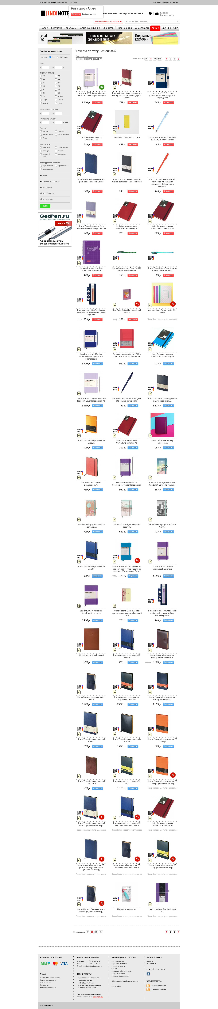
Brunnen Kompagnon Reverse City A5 (162, 525)
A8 (59, 89)
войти (44, 2)
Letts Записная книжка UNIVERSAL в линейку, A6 (162, 227)
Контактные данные (48, 988)
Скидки (175, 2)
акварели (46, 147)
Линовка (43, 128)
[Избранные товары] (150, 13)
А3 (44, 76)
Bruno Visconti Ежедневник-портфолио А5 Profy (126, 698)
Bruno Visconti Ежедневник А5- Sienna (91, 698)
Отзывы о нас (45, 983)
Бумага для (45, 144)
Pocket (60, 100)
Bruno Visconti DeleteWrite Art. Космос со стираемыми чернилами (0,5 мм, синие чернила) (162, 182)
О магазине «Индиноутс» (50, 978)
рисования (62, 154)
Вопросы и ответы (119, 974)
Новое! (44, 28)
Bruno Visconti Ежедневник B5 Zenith (126, 656)
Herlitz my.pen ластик (126, 909)
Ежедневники (125, 28)
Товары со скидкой (158, 986)
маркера (46, 151)
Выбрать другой (89, 14)
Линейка (61, 131)
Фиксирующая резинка (50, 163)
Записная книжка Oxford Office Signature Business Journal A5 (127, 355)
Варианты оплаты (118, 966)
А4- (59, 76)
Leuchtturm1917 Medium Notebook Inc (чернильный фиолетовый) (91, 356)
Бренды (166, 28)
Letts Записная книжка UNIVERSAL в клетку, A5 (126, 441)
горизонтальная (64, 166)
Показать (44, 58)
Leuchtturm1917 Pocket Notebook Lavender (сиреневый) (126, 483)
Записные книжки (89, 28)
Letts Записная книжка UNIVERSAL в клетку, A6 (162, 824)
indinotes (61, 13)
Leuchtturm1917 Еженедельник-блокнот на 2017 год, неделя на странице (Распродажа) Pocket (126, 568)
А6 (59, 86)
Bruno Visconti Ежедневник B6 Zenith (91, 567)
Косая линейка (63, 135)
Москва (73, 2)
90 (155, 59)
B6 (59, 93)
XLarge (60, 96)
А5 (59, 83)
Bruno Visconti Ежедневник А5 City (126, 782)
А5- (44, 83)
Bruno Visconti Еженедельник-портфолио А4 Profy (162, 698)
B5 (44, 93)
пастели (61, 151)
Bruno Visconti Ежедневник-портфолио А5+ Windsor (162, 656)
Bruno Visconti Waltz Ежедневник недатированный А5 (162, 399)
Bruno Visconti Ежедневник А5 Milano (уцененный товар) (91, 824)
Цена (42, 63)
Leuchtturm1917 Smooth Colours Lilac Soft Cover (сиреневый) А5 (91, 399)
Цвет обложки (47, 193)
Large (45, 100)
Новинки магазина (158, 989)
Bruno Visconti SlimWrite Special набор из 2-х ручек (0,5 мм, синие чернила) (162, 613)
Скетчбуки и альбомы (63, 28)
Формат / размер (47, 73)
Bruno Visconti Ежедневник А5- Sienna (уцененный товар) (127, 866)
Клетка (45, 131)
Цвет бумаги (46, 187)
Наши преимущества (48, 980)
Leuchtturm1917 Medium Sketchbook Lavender (91, 612)
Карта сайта (116, 986)
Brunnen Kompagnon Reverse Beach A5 (126, 525)
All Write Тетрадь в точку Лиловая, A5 (162, 441)
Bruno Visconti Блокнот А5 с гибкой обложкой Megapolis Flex (91, 227)
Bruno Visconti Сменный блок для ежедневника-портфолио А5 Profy (127, 613)
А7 (44, 89)
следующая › (178, 59)
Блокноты (108, 28)
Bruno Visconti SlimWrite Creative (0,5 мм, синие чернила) (162, 269)
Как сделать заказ (118, 961)
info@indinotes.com (131, 13)
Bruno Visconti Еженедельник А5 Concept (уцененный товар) (162, 782)
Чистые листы (48, 135)
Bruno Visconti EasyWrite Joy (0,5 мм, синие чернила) (126, 269)
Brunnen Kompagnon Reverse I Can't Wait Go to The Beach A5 (162, 483)
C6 (44, 96)
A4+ (59, 79)
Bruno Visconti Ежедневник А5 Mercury (91, 441)
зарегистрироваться (58, 2)
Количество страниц (49, 110)
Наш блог (150, 964)
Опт (175, 28)
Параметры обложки (50, 181)
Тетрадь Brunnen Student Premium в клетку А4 (91, 269)
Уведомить (97, 364)
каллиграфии (63, 147)
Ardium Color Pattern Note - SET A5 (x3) (162, 311)
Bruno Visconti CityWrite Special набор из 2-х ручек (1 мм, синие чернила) (91, 312)
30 (146, 59)
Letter (60, 103)
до (53, 67)
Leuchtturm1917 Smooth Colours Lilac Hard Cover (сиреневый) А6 (91, 94)
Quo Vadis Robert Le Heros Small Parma (126, 311)
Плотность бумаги (48, 119)
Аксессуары (142, 28)
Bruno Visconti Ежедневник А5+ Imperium (127, 740)
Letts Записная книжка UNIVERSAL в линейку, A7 (162, 355)
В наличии (63, 57)
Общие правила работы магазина (125, 981)
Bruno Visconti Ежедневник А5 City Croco (91, 782)
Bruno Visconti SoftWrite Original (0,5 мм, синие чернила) (126, 399)
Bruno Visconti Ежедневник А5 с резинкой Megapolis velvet (91, 180)
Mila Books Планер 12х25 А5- (127, 137)
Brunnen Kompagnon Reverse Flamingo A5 (91, 525)
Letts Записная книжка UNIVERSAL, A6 (91, 138)
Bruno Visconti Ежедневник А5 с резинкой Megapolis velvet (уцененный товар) (91, 867)
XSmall (45, 103)
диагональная (48, 169)
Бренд (44, 175)
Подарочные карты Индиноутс (107, 22)
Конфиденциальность (120, 976)
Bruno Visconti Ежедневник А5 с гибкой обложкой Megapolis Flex (126, 180)
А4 (44, 79)
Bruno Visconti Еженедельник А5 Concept (162, 740)
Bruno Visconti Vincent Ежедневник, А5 (91, 483)
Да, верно (76, 14)
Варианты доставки (119, 964)
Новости (150, 961)
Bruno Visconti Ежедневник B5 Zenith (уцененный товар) (126, 824)
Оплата (166, 2)
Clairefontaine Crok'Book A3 (91, 655)
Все (159, 59)
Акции (155, 28)
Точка (45, 138)
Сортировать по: (82, 56)
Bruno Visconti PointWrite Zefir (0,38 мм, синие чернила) (162, 138)
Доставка (157, 2)
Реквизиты (44, 985)
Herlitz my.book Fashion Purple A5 (162, 910)
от (40, 67)
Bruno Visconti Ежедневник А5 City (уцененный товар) (162, 866)
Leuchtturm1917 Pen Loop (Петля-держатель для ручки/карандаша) (162, 95)
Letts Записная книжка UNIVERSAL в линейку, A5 (127, 227)
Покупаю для (47, 199)
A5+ (44, 86)
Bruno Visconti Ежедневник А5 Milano (91, 740)
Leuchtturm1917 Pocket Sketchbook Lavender (162, 567)
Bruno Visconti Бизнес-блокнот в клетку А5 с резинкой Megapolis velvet (126, 95)
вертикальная (48, 166)
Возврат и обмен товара (121, 971)
